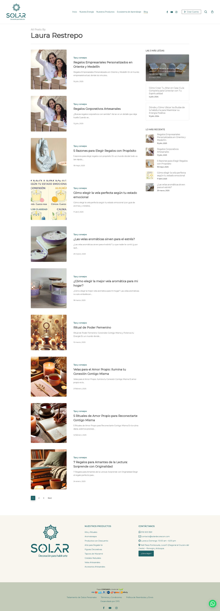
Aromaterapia (91, 536)
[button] (212, 603)
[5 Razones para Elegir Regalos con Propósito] (49, 155)
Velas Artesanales (92, 562)
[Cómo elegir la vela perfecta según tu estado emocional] (49, 200)
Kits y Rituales (91, 532)
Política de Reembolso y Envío (139, 597)
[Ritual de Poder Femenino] (49, 332)
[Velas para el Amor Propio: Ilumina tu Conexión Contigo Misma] (49, 376)
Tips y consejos (80, 58)
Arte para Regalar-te (94, 545)
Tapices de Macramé (94, 554)
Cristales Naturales (93, 558)
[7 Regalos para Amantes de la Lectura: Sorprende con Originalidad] (49, 469)
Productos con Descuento (96, 541)
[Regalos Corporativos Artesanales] (49, 113)
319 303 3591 (146, 532)
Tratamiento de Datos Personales (82, 597)
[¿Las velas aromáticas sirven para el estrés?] (49, 244)
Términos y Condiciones (111, 597)
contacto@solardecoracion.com (156, 536)
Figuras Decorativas (93, 549)
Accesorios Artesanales (95, 567)
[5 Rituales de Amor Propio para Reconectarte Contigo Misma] (49, 423)
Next (50, 498)
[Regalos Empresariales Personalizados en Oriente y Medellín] (49, 69)
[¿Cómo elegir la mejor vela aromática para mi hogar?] (49, 288)
